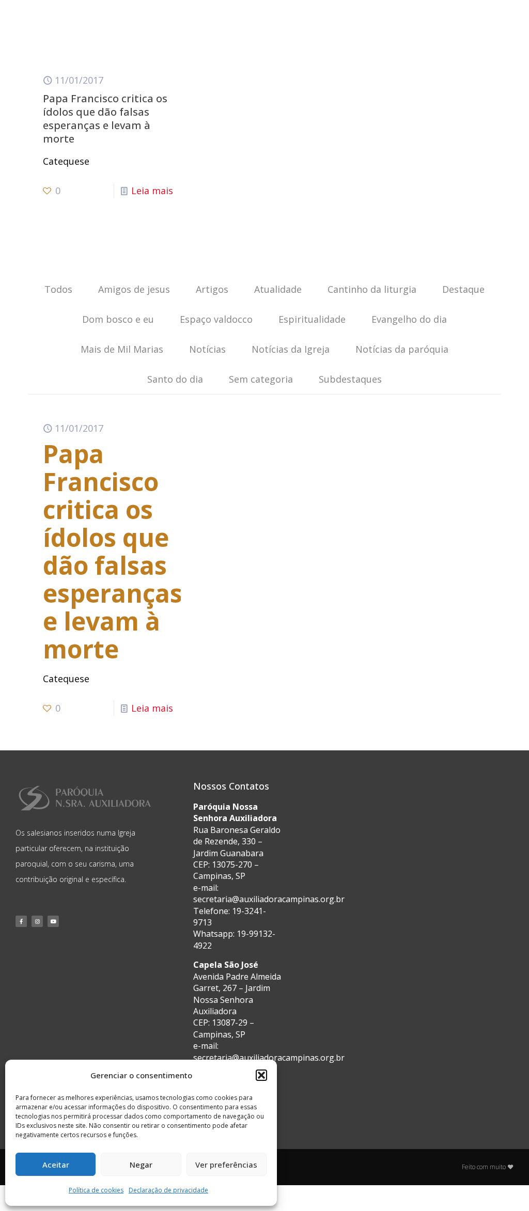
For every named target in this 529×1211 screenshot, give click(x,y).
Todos (58, 289)
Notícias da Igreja (291, 349)
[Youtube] (53, 921)
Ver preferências (226, 1164)
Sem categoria (261, 379)
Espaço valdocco (216, 319)
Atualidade (278, 289)
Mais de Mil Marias (122, 349)
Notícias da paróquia (401, 349)
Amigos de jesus (134, 289)
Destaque (463, 289)
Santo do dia (175, 379)
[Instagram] (37, 921)
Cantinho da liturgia (372, 289)
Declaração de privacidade (168, 1190)
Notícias (207, 349)
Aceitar (55, 1164)
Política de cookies (96, 1190)
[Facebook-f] (21, 921)
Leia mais (152, 190)
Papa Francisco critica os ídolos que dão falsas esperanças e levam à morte (105, 118)
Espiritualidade (312, 319)
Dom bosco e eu (118, 319)
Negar (141, 1164)
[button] (261, 1075)
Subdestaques (350, 379)
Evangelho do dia (409, 319)
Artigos (212, 289)
